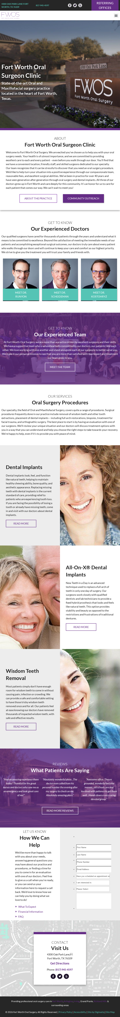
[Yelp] (80, 5)
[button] (116, 15)
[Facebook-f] (70, 5)
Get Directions (59, 963)
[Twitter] (75, 5)
